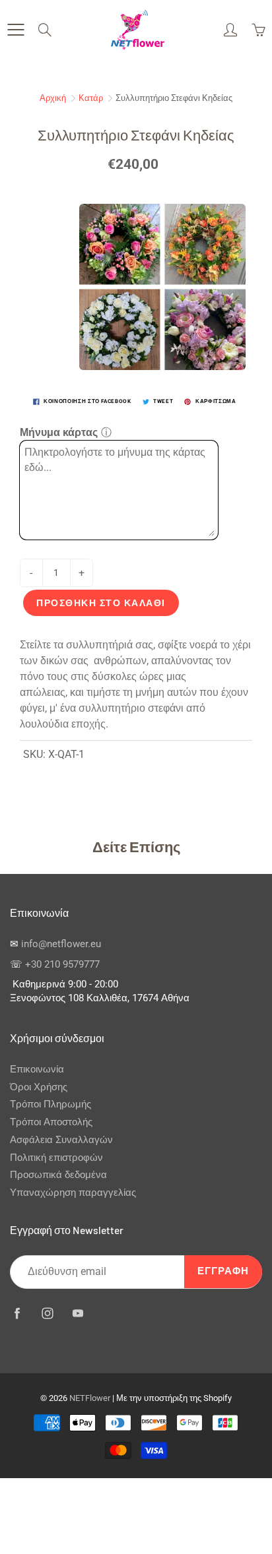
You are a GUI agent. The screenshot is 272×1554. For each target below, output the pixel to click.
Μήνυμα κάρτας (59, 432)
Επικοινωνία (37, 1069)
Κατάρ (91, 98)
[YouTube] (77, 1313)
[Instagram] (47, 1313)
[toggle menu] (15, 30)
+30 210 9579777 (62, 964)
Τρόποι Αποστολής (51, 1122)
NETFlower (89, 1398)
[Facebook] (16, 1313)
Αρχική (53, 98)
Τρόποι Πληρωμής (50, 1104)
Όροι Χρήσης (38, 1087)
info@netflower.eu (61, 944)
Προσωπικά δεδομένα (58, 1175)
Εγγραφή (223, 1271)
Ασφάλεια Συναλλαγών (61, 1140)
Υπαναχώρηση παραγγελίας (73, 1192)
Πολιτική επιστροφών (56, 1158)
